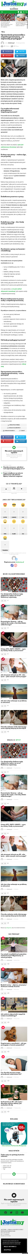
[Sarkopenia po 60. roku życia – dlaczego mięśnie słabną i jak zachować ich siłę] (14, 1092)
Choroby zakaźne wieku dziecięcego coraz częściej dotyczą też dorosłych (13, 727)
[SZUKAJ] (26, 11)
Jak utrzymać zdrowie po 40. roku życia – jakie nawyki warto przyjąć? (13, 675)
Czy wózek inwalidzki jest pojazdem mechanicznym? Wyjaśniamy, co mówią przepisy (13, 955)
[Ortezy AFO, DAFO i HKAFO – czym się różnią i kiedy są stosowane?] (14, 639)
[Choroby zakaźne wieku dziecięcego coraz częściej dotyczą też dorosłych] (14, 717)
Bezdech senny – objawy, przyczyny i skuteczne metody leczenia (14, 985)
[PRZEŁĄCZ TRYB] (18, 11)
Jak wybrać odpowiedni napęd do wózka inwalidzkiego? (13, 1015)
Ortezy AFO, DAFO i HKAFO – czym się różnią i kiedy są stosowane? (13, 649)
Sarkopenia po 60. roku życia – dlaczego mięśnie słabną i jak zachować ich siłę (12, 1103)
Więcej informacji (10, 1246)
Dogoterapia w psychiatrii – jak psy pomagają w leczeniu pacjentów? (13, 1044)
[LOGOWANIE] (21, 11)
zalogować (8, 927)
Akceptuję (7, 1250)
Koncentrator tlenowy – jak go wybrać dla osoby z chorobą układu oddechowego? (13, 623)
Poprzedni (1, 21)
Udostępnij (3, 61)
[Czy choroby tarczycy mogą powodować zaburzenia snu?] (14, 1063)
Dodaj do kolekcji (9, 430)
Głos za (6, 489)
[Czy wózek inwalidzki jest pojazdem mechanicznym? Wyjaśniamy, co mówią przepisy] (14, 944)
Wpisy (9, 591)
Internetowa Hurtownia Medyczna (14, 1145)
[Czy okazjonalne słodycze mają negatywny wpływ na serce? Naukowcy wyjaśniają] (7, 17)
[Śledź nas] (24, 11)
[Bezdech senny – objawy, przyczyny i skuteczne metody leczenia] (14, 975)
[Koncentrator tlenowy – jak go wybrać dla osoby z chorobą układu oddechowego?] (14, 612)
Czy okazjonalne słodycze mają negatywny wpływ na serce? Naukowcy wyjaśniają (6, 25)
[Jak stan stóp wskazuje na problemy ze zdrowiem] (14, 691)
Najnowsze (14, 9)
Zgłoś (22, 430)
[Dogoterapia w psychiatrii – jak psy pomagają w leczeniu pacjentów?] (14, 1034)
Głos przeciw (21, 489)
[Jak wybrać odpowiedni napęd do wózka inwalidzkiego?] (14, 1004)
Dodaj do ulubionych (14, 427)
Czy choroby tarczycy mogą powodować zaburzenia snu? (11, 1073)
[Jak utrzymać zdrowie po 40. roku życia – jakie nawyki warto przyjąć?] (14, 665)
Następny (27, 21)
